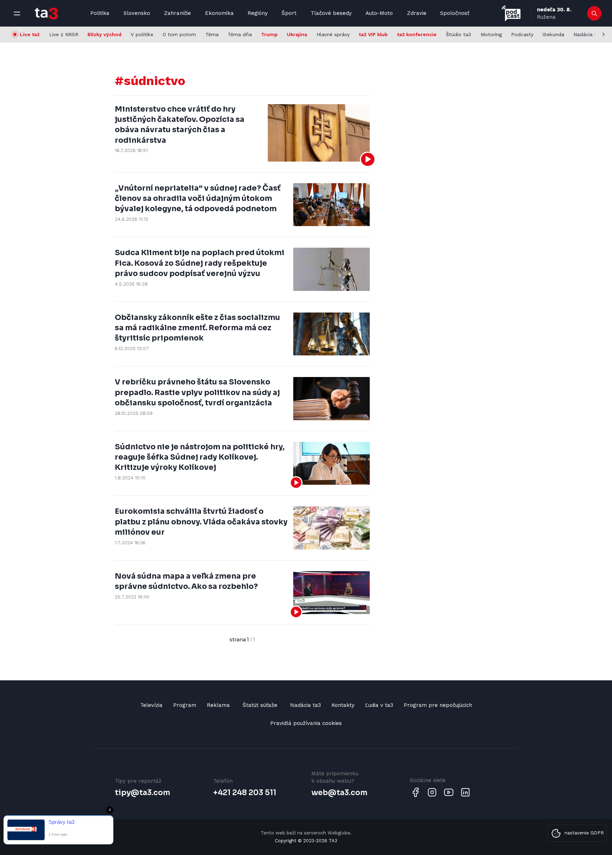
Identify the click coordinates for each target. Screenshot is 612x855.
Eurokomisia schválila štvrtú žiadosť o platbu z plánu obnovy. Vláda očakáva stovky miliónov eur (201, 522)
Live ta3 (30, 34)
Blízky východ (104, 34)
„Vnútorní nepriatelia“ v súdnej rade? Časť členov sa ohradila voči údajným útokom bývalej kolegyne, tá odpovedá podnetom (197, 199)
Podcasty (522, 34)
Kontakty (343, 705)
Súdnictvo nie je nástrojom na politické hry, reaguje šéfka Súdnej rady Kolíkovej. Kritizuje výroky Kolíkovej (200, 457)
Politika (99, 13)
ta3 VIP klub (373, 34)
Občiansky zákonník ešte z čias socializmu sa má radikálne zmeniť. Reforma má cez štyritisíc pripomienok (197, 328)
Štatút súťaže (260, 705)
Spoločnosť (454, 13)
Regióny (258, 13)
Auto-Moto (379, 13)
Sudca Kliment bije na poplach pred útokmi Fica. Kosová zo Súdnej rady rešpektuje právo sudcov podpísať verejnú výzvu (199, 263)
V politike (142, 34)
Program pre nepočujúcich (438, 705)
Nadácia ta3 (587, 34)
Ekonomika (219, 13)
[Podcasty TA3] (511, 13)
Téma (212, 34)
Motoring (491, 34)
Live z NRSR (63, 34)
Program (184, 705)
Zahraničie (177, 13)
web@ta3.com (339, 792)
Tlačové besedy (331, 13)
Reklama (218, 705)
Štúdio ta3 (458, 34)
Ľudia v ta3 (379, 705)
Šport (289, 13)
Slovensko (137, 13)
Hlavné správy (333, 34)
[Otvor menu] (17, 13)
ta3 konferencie (417, 34)
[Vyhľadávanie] (594, 13)
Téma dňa (240, 34)
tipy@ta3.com (142, 792)
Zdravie (416, 13)
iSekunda (553, 34)
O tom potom (179, 34)
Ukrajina (297, 34)
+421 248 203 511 (244, 792)
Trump (269, 34)
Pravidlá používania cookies (306, 723)
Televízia (151, 705)
